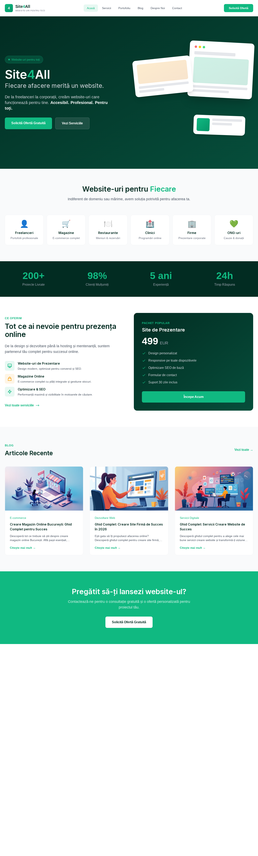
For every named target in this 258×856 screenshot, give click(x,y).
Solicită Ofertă (238, 8)
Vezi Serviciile (72, 123)
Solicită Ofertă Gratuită (28, 123)
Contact (177, 8)
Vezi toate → (243, 449)
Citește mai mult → (23, 547)
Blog (140, 8)
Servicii (106, 8)
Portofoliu (124, 8)
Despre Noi (158, 8)
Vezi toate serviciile (19, 405)
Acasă (91, 8)
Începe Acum (194, 397)
